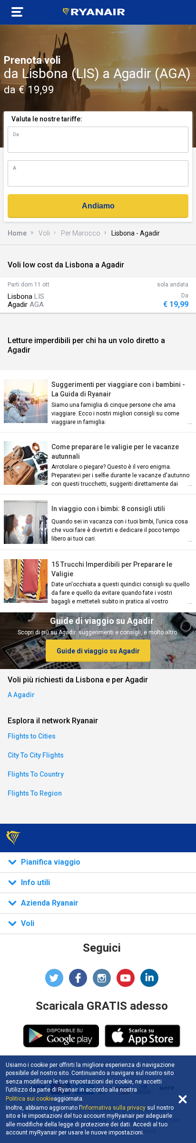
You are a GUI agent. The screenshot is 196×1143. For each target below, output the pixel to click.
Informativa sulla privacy (113, 1107)
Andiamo (98, 206)
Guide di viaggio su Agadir (98, 651)
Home (17, 233)
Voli (44, 233)
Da (16, 134)
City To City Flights (36, 755)
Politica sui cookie (30, 1098)
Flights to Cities (32, 736)
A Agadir (21, 695)
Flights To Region (35, 793)
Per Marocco (80, 233)
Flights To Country (36, 774)
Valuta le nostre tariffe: (46, 119)
